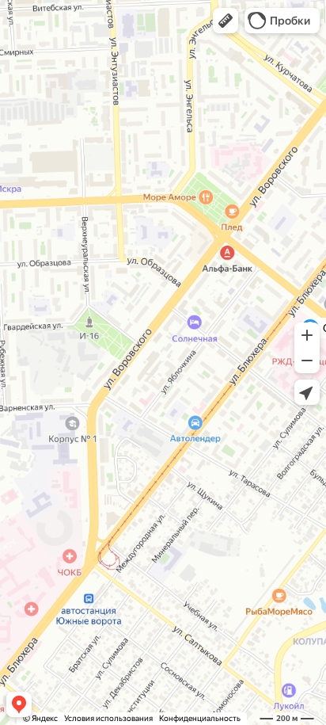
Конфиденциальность (200, 718)
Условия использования (108, 718)
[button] (225, 20)
